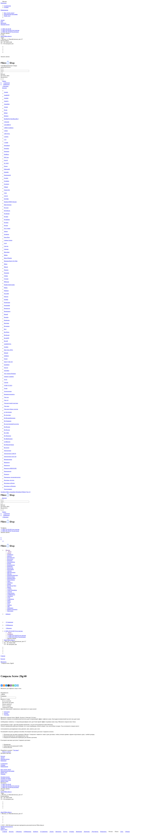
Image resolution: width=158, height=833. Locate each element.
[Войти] (1, 536)
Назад (9, 551)
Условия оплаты (5, 777)
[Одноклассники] (4, 685)
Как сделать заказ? (9, 13)
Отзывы (6, 7)
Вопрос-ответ (4, 781)
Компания (3, 760)
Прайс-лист (7, 16)
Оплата (6, 713)
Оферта (3, 828)
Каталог (3, 756)
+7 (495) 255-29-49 (6, 29)
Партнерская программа (11, 14)
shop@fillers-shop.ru (6, 36)
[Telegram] (18, 685)
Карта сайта (4, 829)
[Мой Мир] (6, 685)
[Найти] (2, 79)
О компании (7, 6)
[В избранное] (1, 680)
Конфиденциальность (7, 826)
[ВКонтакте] (2, 685)
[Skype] (15, 685)
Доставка (6, 714)
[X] (9, 685)
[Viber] (11, 685)
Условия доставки (6, 778)
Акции (3, 757)
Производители (5, 759)
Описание (7, 711)
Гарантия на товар (6, 780)
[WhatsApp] (13, 685)
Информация (4, 766)
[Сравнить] (1, 682)
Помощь (3, 774)
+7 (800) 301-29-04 (10, 32)
